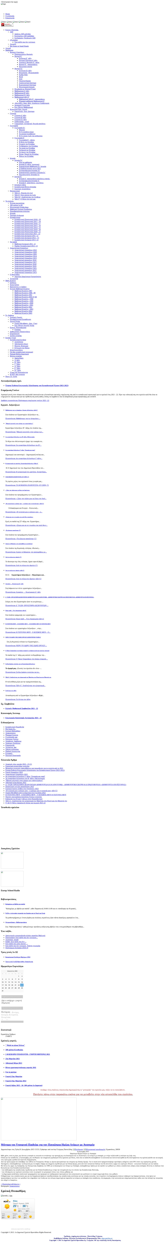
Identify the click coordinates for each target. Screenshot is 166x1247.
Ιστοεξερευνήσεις (16, 350)
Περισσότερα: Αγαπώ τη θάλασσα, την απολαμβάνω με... (26, 552)
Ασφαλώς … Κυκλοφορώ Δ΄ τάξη (14, 583)
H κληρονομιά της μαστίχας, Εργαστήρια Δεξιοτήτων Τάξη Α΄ (21, 463)
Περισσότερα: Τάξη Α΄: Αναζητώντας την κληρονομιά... (25, 686)
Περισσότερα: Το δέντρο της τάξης (17, 699)
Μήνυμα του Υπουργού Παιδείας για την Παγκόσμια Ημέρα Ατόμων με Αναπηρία (47, 1144)
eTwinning (14, 40)
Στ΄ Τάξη (17, 370)
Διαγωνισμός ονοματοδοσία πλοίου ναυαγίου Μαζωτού (25, 936)
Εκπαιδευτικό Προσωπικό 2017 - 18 (27, 221)
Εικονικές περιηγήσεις (22, 189)
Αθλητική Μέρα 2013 (13, 1063)
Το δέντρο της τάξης (10, 690)
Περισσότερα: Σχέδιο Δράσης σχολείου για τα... (22, 672)
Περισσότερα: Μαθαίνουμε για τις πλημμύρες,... (22, 418)
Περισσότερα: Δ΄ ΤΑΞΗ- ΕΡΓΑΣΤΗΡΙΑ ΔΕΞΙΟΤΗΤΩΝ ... (26, 605)
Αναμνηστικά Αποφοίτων (19, 248)
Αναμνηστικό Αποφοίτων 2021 (25, 268)
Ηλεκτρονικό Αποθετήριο (19, 207)
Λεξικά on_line (10, 747)
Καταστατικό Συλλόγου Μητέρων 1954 (17, 957)
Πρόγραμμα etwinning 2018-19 (16, 948)
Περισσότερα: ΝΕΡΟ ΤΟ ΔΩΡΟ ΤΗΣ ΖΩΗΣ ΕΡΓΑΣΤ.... (26, 646)
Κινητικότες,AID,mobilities (24, 36)
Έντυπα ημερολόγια (17, 203)
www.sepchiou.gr (106, 1238)
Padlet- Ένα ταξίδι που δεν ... (15, 942)
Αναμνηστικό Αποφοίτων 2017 (25, 262)
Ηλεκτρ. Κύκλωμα (21, 346)
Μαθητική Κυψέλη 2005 (23, 313)
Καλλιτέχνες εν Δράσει (18, 287)
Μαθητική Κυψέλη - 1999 (23, 301)
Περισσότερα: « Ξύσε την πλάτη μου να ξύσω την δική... (25, 499)
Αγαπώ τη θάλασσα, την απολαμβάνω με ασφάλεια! (19, 543)
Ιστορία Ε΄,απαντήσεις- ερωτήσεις (31, 183)
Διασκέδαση (18, 358)
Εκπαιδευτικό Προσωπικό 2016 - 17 (27, 224)
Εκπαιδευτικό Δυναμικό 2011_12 (26, 236)
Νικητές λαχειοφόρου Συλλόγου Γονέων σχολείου (23, 797)
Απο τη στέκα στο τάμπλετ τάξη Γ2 (14, 570)
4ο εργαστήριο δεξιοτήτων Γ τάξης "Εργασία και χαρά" (20, 450)
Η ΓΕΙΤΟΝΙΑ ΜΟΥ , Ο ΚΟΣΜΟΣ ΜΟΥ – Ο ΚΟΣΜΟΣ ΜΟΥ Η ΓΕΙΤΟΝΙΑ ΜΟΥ (28, 624)
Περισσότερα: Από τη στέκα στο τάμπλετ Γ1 (21, 565)
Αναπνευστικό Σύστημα (27, 83)
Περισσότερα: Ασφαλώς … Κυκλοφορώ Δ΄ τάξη (23, 592)
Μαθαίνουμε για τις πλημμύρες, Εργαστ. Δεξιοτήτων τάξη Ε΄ (21, 410)
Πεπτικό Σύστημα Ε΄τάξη (28, 60)
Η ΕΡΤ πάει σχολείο (17, 374)
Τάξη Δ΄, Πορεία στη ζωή (23, 193)
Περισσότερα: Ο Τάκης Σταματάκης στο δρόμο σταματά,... (26, 659)
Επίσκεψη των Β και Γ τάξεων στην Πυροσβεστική (23, 799)
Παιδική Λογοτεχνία (12, 751)
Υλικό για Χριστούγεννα (19, 372)
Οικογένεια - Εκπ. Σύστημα (24, 111)
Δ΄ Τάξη (17, 366)
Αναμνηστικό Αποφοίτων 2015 (25, 258)
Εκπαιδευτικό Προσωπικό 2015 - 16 (27, 226)
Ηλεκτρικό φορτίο (25, 67)
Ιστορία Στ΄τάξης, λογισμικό (29, 164)
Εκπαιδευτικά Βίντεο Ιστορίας (25, 187)
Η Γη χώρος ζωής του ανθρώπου (30, 136)
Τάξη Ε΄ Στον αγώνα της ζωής (25, 195)
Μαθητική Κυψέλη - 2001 (23, 305)
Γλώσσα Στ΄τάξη (20, 120)
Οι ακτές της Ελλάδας (27, 144)
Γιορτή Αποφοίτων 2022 (14, 772)
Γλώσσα (13, 113)
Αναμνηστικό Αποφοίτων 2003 (25, 254)
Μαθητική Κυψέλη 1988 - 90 (24, 293)
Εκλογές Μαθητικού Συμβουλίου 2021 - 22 (21, 708)
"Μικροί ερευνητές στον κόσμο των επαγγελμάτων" (19, 423)
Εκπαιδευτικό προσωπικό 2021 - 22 (27, 234)
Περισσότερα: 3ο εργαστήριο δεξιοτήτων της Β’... (23, 445)
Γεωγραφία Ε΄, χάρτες (27, 140)
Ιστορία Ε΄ (18, 177)
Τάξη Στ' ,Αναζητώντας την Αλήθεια (27, 197)
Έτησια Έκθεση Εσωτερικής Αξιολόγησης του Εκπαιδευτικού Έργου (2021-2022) (36, 385)
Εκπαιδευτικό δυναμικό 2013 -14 (26, 240)
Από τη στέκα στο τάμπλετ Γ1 (13, 557)
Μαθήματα (9, 50)
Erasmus (17, 330)
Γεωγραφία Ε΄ (19, 138)
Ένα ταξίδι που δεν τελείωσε (24, 42)
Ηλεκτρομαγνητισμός (27, 87)
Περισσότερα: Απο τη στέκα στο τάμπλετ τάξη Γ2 (23, 579)
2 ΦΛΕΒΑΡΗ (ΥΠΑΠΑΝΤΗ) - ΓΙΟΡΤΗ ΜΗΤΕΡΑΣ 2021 (27, 1054)
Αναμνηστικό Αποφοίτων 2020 (25, 252)
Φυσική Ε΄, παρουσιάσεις (28, 64)
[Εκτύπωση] (78, 1149)
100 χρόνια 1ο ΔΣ (16, 205)
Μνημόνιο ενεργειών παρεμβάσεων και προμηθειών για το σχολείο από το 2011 (34, 768)
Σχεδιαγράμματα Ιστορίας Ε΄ (29, 181)
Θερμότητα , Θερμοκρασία (29, 73)
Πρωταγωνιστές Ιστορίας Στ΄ (29, 175)
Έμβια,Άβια (23, 75)
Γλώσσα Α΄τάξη (20, 115)
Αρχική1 (13, 44)
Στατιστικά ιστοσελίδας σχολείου (17, 766)
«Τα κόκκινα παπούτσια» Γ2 (13, 530)
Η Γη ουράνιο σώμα (26, 132)
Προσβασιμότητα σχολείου (20, 211)
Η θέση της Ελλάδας (26, 142)
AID (11, 32)
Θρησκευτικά (15, 191)
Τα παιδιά (13, 242)
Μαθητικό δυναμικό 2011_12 (25, 244)
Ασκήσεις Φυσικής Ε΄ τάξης (29, 62)
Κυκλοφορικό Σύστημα (27, 85)
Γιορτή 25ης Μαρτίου (13, 1076)
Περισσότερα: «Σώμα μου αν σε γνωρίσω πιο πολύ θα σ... (26, 525)
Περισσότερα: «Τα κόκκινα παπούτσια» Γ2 (20, 539)
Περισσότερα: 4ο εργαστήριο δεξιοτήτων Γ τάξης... (23, 458)
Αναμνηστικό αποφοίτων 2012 (25, 270)
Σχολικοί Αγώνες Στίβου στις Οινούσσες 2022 (22, 789)
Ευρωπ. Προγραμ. (12, 30)
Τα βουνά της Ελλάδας (27, 150)
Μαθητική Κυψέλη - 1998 (23, 299)
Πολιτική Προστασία (13, 755)
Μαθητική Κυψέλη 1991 (23, 295)
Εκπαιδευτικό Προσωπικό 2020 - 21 (27, 232)
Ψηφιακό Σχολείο (11, 735)
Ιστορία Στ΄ (18, 160)
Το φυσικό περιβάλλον (27, 134)
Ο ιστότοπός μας (11, 737)
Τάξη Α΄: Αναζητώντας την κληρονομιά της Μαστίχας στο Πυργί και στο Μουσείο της (28, 677)
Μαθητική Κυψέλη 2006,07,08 (25, 297)
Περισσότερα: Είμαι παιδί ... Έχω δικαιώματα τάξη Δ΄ (24, 619)
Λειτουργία (14, 279)
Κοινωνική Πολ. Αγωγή (18, 109)
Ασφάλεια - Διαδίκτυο (13, 741)
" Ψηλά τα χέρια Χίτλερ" (15, 1045)
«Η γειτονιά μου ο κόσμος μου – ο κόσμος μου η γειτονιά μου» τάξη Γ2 (24, 503)
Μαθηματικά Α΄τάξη (21, 91)
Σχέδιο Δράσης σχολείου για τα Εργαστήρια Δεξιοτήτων (20, 664)
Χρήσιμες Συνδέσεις (12, 743)
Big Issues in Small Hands (19, 46)
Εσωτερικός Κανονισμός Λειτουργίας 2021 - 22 (23, 718)
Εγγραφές (8, 753)
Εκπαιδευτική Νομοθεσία (14, 727)
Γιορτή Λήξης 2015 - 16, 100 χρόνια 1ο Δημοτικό (23, 1085)
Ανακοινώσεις (10, 733)
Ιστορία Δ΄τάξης (20, 185)
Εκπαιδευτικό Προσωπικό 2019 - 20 (27, 230)
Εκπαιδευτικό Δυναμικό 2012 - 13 (26, 238)
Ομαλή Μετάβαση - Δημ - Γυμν (25, 323)
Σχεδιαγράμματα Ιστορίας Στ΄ (29, 170)
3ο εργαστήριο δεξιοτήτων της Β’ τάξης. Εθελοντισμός (20, 437)
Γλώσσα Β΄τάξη (20, 117)
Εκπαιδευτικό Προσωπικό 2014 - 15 (27, 228)
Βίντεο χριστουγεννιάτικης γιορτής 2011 (20, 1067)
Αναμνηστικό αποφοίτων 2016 (25, 260)
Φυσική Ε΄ (18, 56)
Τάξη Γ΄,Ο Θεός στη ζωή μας (24, 199)
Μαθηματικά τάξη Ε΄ (21, 97)
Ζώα (20, 79)
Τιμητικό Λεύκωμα (17, 215)
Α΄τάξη (17, 360)
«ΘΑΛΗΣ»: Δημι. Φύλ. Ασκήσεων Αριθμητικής (31, 103)
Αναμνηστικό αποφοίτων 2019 (25, 266)
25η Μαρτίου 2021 (12, 1059)
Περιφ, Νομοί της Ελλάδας (29, 154)
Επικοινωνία (9, 745)
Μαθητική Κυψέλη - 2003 (23, 309)
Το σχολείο (9, 201)
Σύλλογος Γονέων (11, 739)
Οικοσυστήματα (25, 81)
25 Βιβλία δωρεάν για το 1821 (30, 168)
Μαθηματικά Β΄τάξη (21, 93)
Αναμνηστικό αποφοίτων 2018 (25, 264)
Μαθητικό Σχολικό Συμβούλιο (21, 209)
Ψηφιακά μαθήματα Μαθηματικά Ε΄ (32, 101)
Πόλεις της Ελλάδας (26, 156)
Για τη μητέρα (10, 1072)
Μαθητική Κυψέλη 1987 (23, 291)
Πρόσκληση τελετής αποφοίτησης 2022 (19, 787)
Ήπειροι (22, 130)
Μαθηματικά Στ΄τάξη (22, 95)
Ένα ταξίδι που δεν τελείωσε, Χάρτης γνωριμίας (22, 946)
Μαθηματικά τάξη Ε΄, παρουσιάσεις (32, 99)
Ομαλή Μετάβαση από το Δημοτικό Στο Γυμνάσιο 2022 (25, 793)
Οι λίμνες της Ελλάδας (27, 152)
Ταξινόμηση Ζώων (21, 344)
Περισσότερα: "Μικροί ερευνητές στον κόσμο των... (24, 432)
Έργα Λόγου (14, 285)
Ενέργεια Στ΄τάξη (25, 71)
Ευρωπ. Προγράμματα (18, 327)
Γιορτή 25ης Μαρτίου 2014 (15, 1081)
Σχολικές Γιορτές (16, 317)
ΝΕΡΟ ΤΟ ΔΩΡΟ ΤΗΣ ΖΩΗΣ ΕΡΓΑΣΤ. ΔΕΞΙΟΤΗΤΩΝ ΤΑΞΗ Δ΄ (23, 637)
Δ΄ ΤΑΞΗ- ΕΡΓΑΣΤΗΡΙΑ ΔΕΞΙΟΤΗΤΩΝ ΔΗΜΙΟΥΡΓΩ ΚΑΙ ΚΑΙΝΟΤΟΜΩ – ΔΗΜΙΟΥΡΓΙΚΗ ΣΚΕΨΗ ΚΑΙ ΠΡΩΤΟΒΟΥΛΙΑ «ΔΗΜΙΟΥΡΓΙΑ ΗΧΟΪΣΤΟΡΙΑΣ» (49, 597)
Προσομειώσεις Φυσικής (23, 54)
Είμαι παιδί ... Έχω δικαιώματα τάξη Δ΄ (15, 610)
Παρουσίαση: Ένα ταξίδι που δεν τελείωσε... (21, 938)
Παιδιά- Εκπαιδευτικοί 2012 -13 (26, 246)
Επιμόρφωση (14, 334)
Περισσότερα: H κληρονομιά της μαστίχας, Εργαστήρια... (26, 472)
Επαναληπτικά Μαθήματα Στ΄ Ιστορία (32, 166)
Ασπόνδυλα (18, 342)
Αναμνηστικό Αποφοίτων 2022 (25, 250)
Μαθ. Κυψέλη (10, 281)
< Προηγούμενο (7, 1184)
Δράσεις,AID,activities (22, 34)
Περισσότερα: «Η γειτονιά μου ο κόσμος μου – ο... (23, 512)
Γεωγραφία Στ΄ (19, 128)
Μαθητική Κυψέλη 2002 (23, 307)
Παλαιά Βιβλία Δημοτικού (19, 354)
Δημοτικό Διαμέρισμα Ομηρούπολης (27, 277)
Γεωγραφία (14, 126)
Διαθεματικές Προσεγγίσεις (20, 332)
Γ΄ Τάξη (17, 364)
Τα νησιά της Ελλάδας (27, 148)
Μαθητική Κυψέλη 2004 (23, 311)
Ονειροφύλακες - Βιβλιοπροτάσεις (16, 922)
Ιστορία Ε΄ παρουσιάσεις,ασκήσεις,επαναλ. (34, 179)
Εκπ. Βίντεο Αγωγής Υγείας (24, 325)
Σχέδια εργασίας (16, 336)
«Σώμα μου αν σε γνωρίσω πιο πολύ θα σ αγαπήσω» (19, 517)
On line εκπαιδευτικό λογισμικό (21, 352)
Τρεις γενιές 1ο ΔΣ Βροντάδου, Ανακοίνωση (19, 961)
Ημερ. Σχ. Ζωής (11, 376)
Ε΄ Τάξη (17, 368)
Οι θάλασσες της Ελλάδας (28, 146)
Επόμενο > (16, 1184)
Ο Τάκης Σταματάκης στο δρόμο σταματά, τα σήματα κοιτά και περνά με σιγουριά (27, 650)
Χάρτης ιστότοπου (12, 749)
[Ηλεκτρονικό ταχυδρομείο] (94, 1149)
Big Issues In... (10, 729)
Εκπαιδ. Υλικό (10, 338)
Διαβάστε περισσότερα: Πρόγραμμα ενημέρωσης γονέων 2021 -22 (25, 400)
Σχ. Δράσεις (9, 315)
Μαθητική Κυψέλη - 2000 (23, 303)
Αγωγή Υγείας (15, 321)
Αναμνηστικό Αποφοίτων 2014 (25, 256)
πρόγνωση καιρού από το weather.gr (20, 1229)
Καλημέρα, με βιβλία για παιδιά (15, 904)
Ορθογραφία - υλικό (21, 122)
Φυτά (21, 77)
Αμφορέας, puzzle (12, 940)
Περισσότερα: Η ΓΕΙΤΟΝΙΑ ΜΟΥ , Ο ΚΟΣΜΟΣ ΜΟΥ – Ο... (27, 632)
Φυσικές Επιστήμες (17, 52)
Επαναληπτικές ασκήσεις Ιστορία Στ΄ (32, 173)
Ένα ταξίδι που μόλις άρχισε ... (16, 944)
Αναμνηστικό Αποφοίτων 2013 (25, 272)
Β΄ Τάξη (17, 362)
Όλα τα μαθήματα (25, 162)
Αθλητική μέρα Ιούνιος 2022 (15, 782)
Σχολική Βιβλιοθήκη (12, 731)
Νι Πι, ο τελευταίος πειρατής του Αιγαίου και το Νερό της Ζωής (25, 913)
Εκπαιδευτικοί (15, 217)
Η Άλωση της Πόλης (21, 348)
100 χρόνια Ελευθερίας (14, 1050)
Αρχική (8, 48)
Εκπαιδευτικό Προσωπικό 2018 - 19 (27, 219)
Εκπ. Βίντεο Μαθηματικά (23, 107)
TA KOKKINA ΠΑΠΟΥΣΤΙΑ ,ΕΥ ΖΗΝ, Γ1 (17, 477)
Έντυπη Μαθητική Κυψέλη (19, 289)
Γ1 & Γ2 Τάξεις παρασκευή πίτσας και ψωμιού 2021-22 (25, 803)
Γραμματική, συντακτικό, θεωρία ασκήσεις (29, 124)
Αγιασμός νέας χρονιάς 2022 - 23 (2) (18, 764)
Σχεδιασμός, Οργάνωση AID (24, 38)
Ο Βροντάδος (15, 274)
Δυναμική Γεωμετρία (22, 105)
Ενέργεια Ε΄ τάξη (25, 58)
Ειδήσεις (13, 283)
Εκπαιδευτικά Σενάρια (18, 340)
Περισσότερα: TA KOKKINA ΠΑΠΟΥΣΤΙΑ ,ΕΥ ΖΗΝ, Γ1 (27, 485)
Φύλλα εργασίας (16, 356)
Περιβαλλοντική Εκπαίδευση (20, 319)
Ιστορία (12, 158)
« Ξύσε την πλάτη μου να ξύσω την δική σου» (17, 490)
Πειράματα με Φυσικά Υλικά (24, 89)
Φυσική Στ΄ (18, 69)
